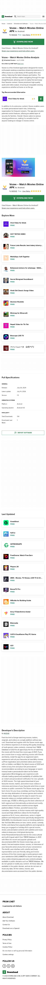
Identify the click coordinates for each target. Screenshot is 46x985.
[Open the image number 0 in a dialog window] (18, 167)
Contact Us (6, 925)
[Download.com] (7, 16)
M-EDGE (6, 733)
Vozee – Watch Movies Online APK (26, 29)
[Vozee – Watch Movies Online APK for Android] (5, 31)
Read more (20, 63)
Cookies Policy (7, 947)
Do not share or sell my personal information (17, 951)
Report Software (25, 433)
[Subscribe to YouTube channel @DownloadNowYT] (13, 966)
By (13, 35)
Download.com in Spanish (11, 928)
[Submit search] (15, 16)
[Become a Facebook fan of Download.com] (4, 966)
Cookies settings (8, 954)
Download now (25, 42)
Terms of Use (7, 943)
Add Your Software (9, 921)
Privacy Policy (7, 940)
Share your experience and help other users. (18, 51)
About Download (8, 917)
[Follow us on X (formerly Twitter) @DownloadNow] (8, 966)
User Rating (26, 35)
